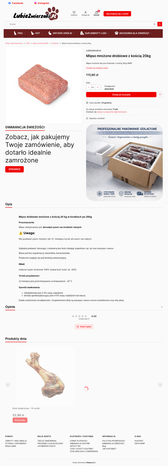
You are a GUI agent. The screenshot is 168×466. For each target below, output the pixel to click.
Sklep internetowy (83, 462)
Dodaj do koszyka (121, 94)
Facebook (17, 3)
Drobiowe (55, 43)
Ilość (88, 83)
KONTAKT (139, 441)
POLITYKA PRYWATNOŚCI (113, 441)
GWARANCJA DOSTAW (80, 443)
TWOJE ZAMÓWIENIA (47, 441)
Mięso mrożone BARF (40, 43)
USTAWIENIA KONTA (46, 446)
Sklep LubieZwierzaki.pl (14, 43)
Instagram (43, 3)
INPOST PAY (75, 446)
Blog (104, 446)
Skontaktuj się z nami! (117, 13)
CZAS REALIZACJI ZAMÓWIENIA (84, 451)
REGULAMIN (10, 446)
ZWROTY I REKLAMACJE (16, 441)
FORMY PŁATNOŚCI (78, 441)
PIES (28, 43)
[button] (159, 24)
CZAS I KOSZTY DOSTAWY (81, 449)
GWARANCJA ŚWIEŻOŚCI (113, 443)
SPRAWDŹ (14, 169)
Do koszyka (20, 420)
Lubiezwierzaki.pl (93, 50)
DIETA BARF (140, 443)
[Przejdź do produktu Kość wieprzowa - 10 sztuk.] (45, 376)
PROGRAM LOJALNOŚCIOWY (50, 443)
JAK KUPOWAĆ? (109, 449)
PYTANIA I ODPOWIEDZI (15, 443)
